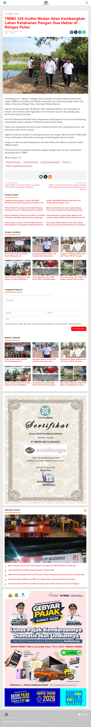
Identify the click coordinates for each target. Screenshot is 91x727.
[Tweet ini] (75, 32)
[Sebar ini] (71, 32)
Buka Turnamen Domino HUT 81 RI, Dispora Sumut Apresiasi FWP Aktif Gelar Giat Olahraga (42, 565)
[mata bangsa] (46, 2)
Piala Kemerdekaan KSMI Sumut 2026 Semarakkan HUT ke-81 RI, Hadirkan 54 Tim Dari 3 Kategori (43, 584)
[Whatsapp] (84, 32)
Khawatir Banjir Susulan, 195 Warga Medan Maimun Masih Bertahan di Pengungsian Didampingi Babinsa (24, 224)
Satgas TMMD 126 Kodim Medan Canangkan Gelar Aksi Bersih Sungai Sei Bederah (22, 185)
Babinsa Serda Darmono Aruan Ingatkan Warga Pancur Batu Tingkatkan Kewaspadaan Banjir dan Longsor (64, 209)
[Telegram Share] (80, 32)
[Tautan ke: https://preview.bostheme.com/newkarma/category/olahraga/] (85, 510)
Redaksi (52, 721)
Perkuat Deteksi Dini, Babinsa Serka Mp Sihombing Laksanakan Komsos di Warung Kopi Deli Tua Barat (23, 209)
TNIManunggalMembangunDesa (19, 166)
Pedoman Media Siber (65, 721)
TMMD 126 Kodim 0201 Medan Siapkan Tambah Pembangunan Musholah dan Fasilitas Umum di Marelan (67, 186)
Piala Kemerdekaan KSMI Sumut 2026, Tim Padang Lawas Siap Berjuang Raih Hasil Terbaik (41, 579)
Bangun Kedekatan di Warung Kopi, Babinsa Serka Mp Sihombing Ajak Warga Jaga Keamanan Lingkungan (25, 216)
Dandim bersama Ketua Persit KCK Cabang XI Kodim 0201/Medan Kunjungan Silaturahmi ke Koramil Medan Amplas (17, 278)
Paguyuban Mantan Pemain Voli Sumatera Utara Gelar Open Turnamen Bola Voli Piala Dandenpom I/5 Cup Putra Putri (44, 255)
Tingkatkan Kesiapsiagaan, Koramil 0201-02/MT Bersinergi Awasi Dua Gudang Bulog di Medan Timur (24, 202)
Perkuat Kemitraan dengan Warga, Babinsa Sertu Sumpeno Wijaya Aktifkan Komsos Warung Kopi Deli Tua (65, 216)
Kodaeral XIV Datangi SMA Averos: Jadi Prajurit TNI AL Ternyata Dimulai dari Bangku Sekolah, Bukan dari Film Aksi (73, 255)
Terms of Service (30, 723)
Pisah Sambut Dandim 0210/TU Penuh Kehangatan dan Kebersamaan (16, 255)
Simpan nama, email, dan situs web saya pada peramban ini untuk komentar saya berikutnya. (44, 324)
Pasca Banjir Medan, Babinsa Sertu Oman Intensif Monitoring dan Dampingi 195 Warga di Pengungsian (65, 224)
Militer (6, 33)
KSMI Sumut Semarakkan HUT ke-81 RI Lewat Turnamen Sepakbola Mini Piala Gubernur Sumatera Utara (46, 574)
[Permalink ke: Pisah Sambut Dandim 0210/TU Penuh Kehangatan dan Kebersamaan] (18, 244)
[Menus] (5, 2)
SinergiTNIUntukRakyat (50, 162)
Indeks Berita (43, 723)
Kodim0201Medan (13, 162)
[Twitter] (45, 177)
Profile (45, 721)
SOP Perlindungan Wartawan (13, 723)
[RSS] (50, 177)
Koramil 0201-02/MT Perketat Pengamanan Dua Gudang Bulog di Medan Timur (63, 202)
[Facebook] (41, 177)
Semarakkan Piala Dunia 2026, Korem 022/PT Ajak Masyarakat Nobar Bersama (43, 278)
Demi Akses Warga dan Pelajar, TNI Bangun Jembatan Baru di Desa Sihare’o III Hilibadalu (73, 278)
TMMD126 (66, 162)
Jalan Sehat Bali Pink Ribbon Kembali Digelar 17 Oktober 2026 (31, 570)
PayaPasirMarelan (30, 162)
